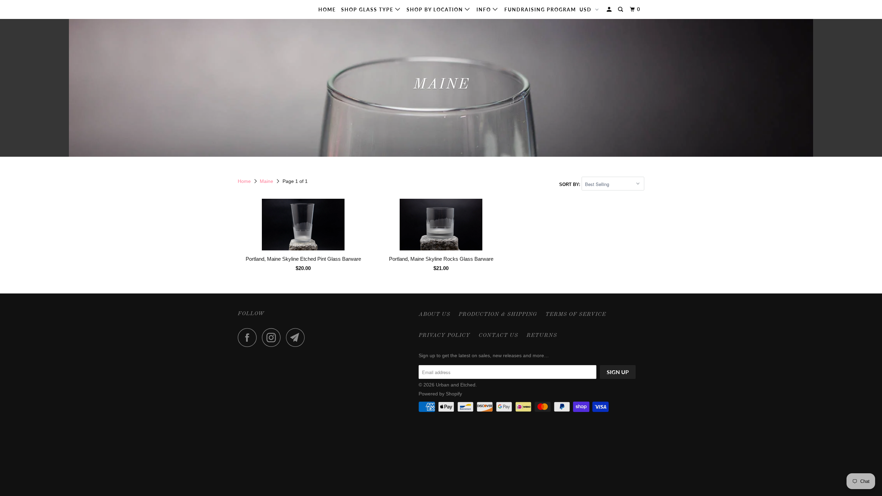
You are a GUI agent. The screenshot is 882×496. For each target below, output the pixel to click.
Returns (541, 335)
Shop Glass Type (368, 9)
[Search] (621, 9)
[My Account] (610, 9)
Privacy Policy (444, 335)
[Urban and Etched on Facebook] (249, 337)
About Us (434, 314)
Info (484, 9)
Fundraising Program (540, 9)
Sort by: (570, 184)
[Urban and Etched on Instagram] (273, 337)
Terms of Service (575, 314)
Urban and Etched (455, 385)
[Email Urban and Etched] (297, 337)
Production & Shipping (498, 314)
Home (327, 9)
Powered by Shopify (440, 393)
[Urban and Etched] (273, 9)
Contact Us (498, 335)
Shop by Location (436, 9)
